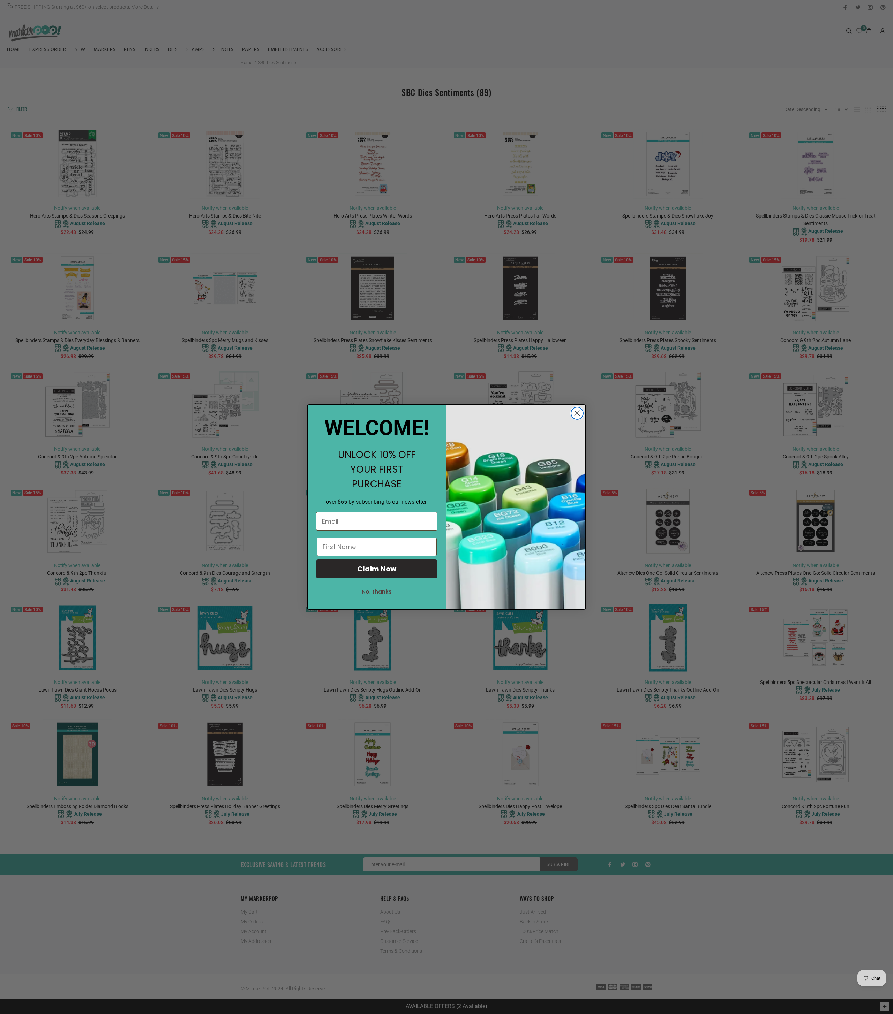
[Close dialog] (577, 413)
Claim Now (376, 569)
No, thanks (377, 592)
